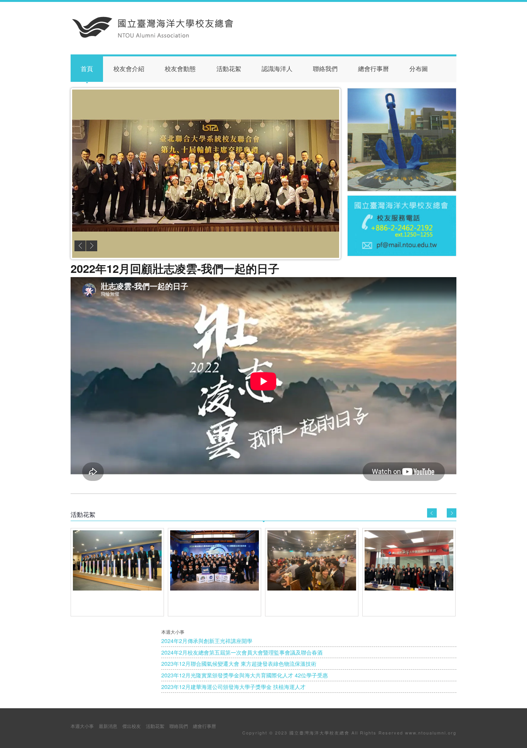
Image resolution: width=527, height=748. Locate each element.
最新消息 (108, 726)
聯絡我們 (325, 69)
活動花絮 (228, 69)
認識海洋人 (277, 69)
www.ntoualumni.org (430, 732)
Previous (80, 245)
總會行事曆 (373, 69)
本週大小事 (82, 726)
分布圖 (418, 69)
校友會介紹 (128, 69)
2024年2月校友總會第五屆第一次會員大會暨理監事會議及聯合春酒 (242, 652)
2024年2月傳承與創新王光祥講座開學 (206, 640)
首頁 (87, 69)
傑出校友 (131, 726)
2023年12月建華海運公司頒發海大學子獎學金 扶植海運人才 (233, 686)
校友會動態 (180, 69)
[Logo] (153, 36)
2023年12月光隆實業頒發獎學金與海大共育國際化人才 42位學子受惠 (244, 675)
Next (91, 245)
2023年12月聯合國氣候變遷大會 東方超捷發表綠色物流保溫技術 (238, 663)
